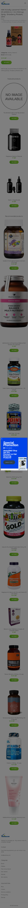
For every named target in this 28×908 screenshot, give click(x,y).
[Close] (1, 439)
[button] (9, 462)
